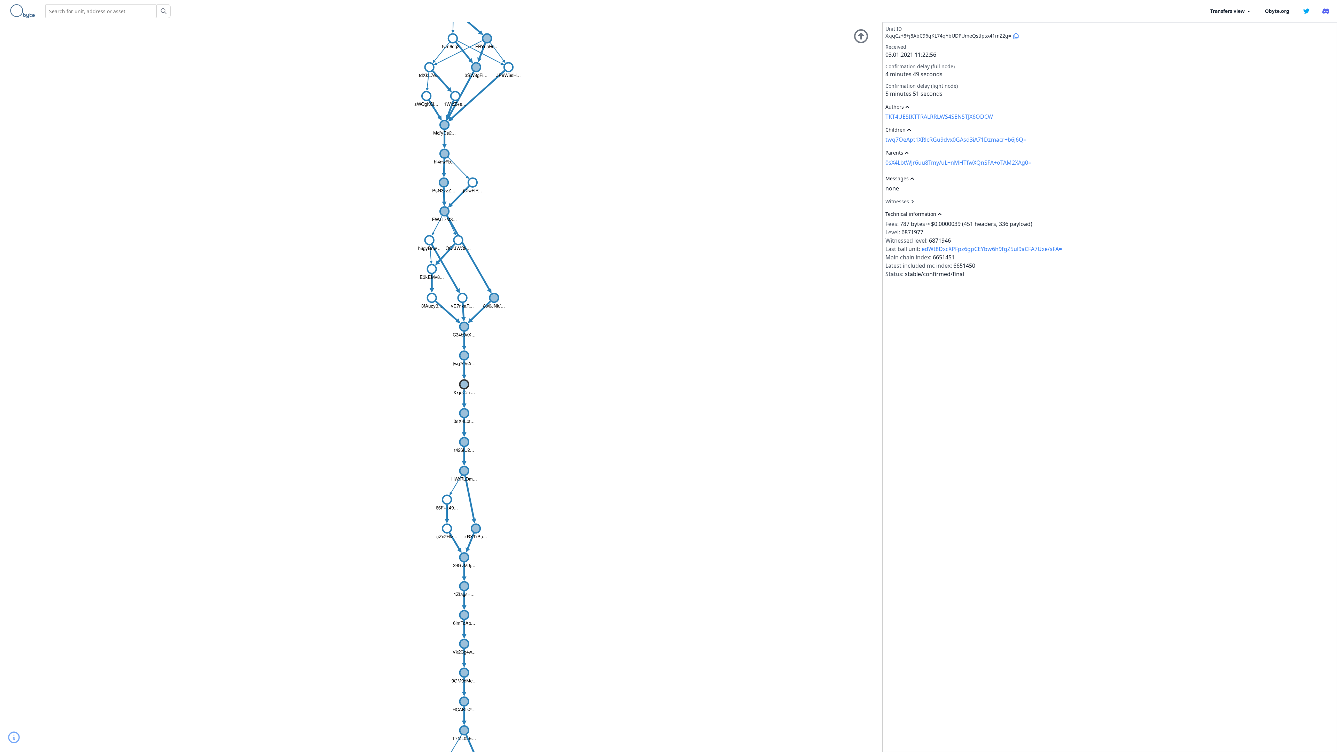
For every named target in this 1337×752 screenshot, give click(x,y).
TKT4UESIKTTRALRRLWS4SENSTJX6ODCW (939, 116)
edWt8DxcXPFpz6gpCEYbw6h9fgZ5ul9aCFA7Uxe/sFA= (992, 249)
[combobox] (101, 11)
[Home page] (24, 11)
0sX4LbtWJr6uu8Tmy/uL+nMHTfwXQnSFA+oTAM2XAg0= (958, 162)
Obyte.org (1277, 11)
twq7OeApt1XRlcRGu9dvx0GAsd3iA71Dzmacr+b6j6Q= (955, 139)
